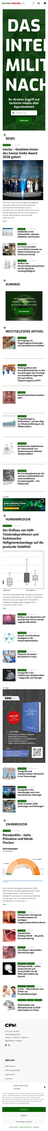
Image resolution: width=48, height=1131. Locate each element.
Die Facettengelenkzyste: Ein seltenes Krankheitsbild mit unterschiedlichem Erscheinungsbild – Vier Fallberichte (31, 478)
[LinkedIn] (6, 1045)
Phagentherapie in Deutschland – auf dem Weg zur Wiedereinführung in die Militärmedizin (31, 423)
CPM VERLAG (10, 1066)
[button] (45, 1087)
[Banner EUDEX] (24, 510)
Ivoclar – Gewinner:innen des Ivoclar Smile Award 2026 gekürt (20, 153)
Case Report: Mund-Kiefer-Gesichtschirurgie (30, 951)
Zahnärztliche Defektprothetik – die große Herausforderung (31, 936)
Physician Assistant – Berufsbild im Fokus (28, 655)
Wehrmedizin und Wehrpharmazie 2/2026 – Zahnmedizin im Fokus (30, 1007)
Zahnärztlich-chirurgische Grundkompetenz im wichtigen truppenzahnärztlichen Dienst (31, 919)
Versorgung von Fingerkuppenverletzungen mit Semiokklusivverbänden (31, 343)
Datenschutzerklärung (26, 1127)
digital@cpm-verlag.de (13, 1040)
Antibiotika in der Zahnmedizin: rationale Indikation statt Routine (29, 234)
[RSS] (9, 1045)
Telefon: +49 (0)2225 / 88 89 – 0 (17, 1037)
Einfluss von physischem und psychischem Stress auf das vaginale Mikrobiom (31, 619)
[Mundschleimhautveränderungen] (9, 397)
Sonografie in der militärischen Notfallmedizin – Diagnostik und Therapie (31, 675)
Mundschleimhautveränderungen (31, 396)
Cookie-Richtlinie (13, 1127)
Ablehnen (24, 1115)
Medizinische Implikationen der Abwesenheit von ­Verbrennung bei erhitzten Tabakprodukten (30, 450)
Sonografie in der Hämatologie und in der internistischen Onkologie (30, 792)
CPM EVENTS (10, 1074)
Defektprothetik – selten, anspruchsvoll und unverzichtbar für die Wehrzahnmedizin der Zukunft (29, 971)
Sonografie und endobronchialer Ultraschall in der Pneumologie (31, 774)
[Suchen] (13, 112)
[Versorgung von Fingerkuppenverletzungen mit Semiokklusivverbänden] (9, 343)
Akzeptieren (24, 1109)
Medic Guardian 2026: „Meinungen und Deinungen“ (31, 805)
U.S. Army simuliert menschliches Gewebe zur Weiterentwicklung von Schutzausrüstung (30, 250)
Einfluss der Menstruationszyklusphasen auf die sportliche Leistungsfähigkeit (31, 267)
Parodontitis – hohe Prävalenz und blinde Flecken (18, 839)
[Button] (45, 3)
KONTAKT (8, 1078)
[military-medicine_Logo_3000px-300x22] (13, 3)
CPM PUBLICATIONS (12, 1070)
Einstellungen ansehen (24, 1121)
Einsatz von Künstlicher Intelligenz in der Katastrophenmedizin (29, 638)
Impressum (36, 1127)
